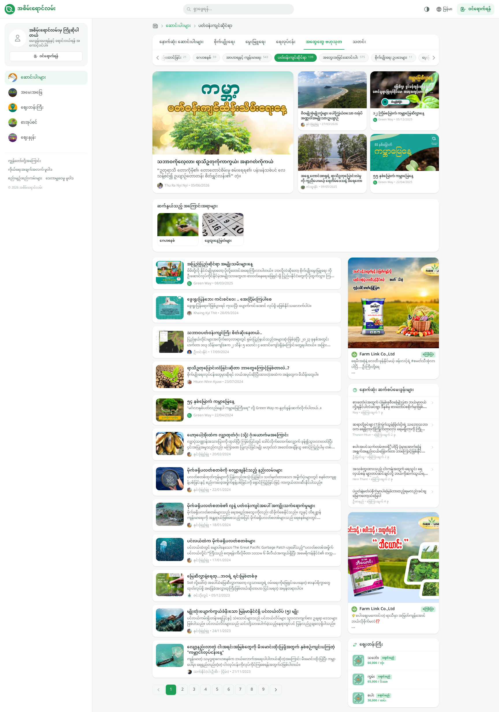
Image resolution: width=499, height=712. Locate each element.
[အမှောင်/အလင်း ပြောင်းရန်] (427, 9)
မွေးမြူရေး (255, 42)
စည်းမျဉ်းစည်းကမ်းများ (25, 178)
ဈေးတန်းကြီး (32, 107)
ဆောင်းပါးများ (33, 77)
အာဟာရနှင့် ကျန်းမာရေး (247, 57)
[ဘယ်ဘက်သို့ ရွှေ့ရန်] (160, 58)
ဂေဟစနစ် (206, 57)
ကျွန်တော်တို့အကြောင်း (24, 161)
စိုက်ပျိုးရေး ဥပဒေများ (393, 57)
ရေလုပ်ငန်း (285, 42)
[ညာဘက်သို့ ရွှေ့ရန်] (431, 58)
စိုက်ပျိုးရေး (224, 42)
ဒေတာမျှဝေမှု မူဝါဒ (60, 178)
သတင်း (359, 42)
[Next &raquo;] (276, 690)
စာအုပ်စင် (29, 122)
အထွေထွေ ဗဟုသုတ (324, 42)
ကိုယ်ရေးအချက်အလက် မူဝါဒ (30, 170)
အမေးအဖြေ (31, 92)
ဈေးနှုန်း (28, 137)
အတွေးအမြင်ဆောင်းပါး (344, 57)
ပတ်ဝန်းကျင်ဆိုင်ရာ (295, 57)
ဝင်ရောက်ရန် (49, 56)
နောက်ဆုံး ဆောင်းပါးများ (181, 42)
